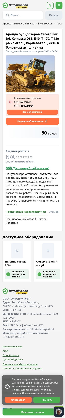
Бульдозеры (45, 23)
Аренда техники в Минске (18, 23)
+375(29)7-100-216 (13, 337)
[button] (50, 5)
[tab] (26, 212)
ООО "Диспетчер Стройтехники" (27, 168)
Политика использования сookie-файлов (22, 368)
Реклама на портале (12, 346)
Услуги (6, 350)
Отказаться (18, 399)
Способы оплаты (11, 355)
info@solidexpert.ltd (42, 329)
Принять (46, 399)
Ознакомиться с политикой (37, 392)
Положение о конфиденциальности (20, 364)
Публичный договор (13, 359)
